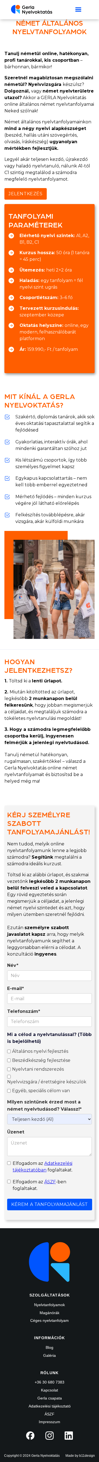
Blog (49, 1347)
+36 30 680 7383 (49, 1382)
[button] (78, 9)
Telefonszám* (23, 1011)
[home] (31, 9)
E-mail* (15, 988)
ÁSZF (50, 1181)
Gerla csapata (49, 1398)
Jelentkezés (26, 193)
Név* (12, 965)
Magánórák (49, 1313)
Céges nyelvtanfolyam (49, 1320)
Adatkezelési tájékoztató (50, 1406)
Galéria (49, 1355)
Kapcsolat (49, 1390)
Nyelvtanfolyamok (49, 1305)
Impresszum (49, 1422)
